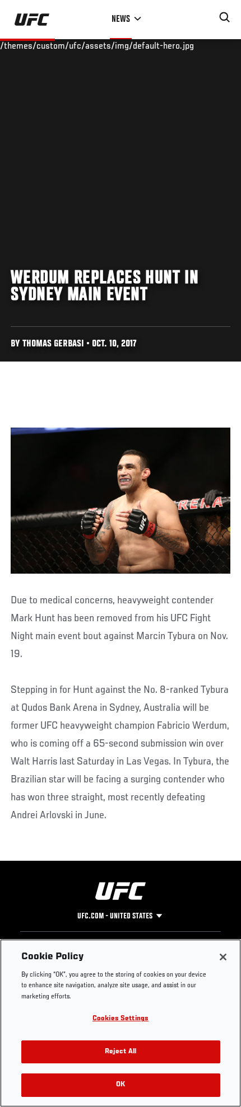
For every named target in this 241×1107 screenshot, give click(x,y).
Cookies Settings (120, 1018)
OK (120, 1085)
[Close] (223, 957)
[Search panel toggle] (224, 17)
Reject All (120, 1052)
